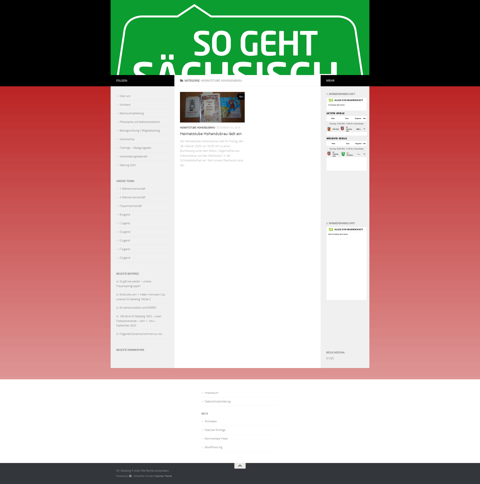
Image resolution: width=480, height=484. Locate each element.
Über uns (125, 96)
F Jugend (125, 249)
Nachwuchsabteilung (132, 113)
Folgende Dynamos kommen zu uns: (141, 334)
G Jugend (125, 257)
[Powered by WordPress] (130, 476)
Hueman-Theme (163, 476)
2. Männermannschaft (132, 197)
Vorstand (125, 104)
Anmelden (211, 421)
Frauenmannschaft (131, 206)
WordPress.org (213, 447)
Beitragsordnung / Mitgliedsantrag (140, 130)
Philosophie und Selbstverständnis (140, 122)
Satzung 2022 (128, 165)
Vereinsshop (127, 139)
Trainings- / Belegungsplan (135, 148)
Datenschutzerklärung (218, 401)
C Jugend (125, 223)
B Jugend (125, 214)
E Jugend (125, 240)
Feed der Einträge (215, 430)
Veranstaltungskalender (134, 156)
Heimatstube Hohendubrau (197, 127)
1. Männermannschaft (132, 188)
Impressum (211, 393)
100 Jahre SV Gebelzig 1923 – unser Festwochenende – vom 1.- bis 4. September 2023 (138, 321)
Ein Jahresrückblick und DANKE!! (138, 307)
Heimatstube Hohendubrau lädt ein (211, 133)
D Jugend (125, 232)
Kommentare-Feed (216, 438)
